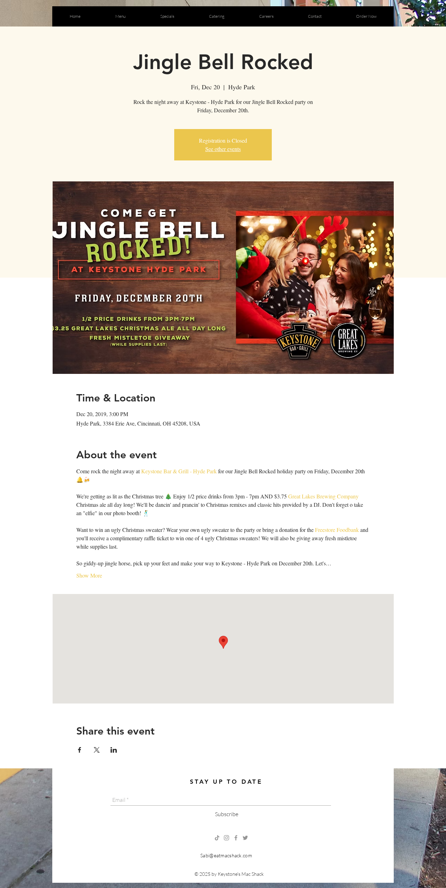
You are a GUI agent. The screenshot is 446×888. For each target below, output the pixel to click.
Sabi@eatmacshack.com (226, 855)
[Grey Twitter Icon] (245, 837)
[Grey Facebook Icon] (235, 837)
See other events (223, 148)
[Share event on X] (96, 750)
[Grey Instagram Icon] (226, 837)
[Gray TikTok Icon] (217, 837)
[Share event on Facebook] (79, 750)
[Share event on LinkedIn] (113, 750)
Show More (89, 575)
